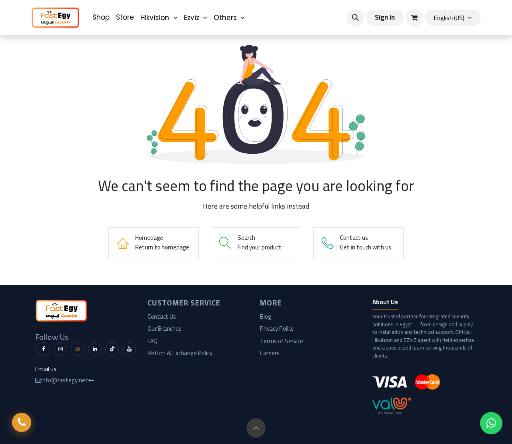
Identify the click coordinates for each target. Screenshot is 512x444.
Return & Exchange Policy (180, 353)
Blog (265, 316)
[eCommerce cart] (414, 17)
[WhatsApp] (77, 349)
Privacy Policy (277, 328)
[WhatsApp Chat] (491, 423)
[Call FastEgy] (21, 422)
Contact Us (162, 316)
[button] (355, 17)
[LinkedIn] (95, 349)
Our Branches (165, 328)
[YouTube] (129, 349)
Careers (270, 353)
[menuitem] (101, 17)
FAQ (153, 341)
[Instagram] (60, 349)
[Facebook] (43, 349)
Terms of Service (281, 341)
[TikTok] (112, 349)
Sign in (385, 17)
